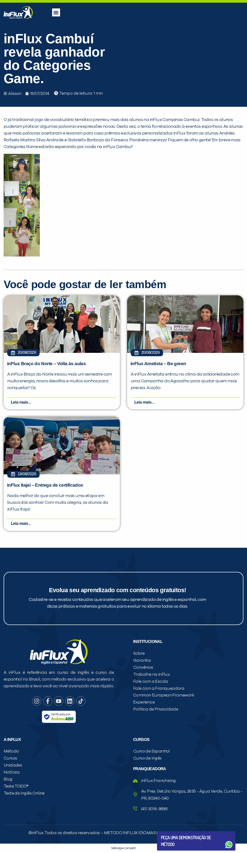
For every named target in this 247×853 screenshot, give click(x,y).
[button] (56, 12)
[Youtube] (58, 700)
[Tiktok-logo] (80, 700)
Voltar (172, 833)
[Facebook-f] (47, 700)
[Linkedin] (69, 700)
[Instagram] (36, 700)
